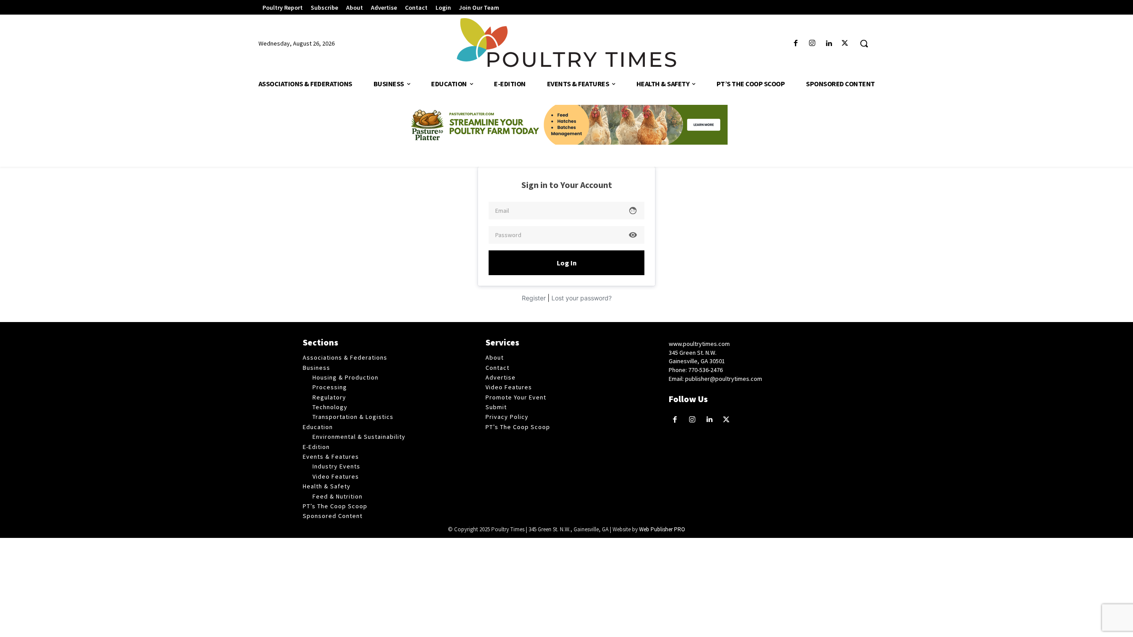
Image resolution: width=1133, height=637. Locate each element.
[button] (864, 43)
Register (534, 298)
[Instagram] (812, 44)
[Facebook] (796, 44)
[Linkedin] (829, 44)
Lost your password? (581, 298)
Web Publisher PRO (662, 529)
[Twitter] (845, 44)
